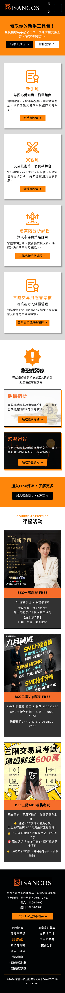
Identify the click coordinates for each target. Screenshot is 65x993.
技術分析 (47, 945)
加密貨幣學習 (47, 928)
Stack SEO (32, 983)
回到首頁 (18, 928)
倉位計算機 (18, 945)
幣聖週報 (18, 957)
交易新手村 (47, 933)
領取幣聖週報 (18, 968)
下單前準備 (47, 939)
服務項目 (18, 939)
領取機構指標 (18, 962)
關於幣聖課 (18, 933)
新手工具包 (18, 951)
